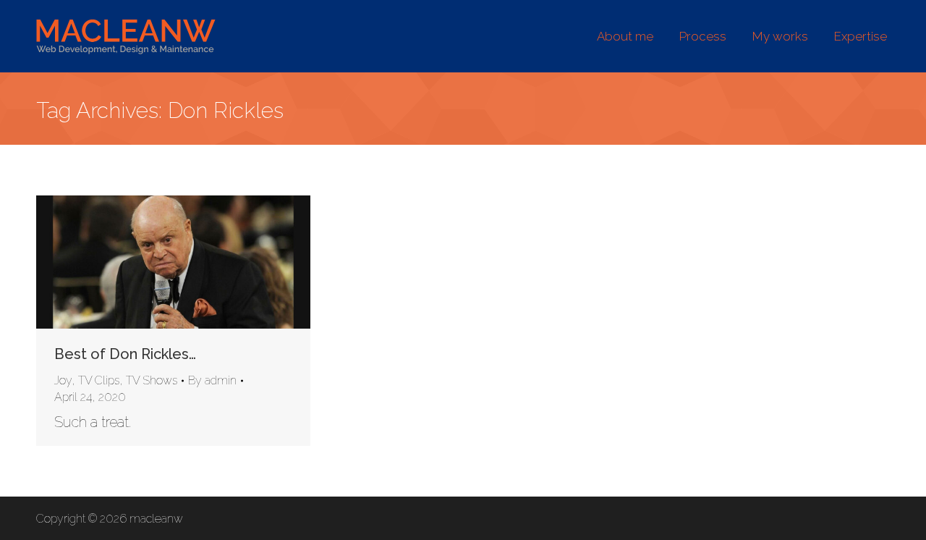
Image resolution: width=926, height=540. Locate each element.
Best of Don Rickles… (125, 354)
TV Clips (98, 380)
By (212, 380)
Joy (63, 380)
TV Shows (151, 380)
